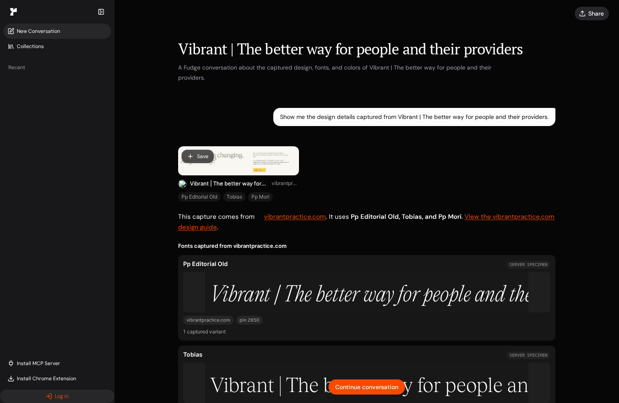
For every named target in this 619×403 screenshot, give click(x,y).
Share (596, 13)
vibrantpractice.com (285, 183)
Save (202, 156)
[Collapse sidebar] (101, 12)
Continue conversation (366, 387)
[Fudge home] (13, 12)
